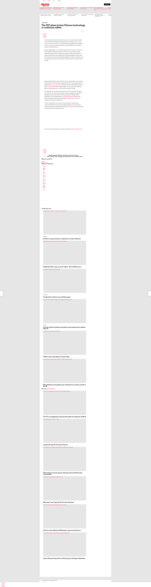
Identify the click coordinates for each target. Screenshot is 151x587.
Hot (54, 0)
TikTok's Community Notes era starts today (56, 356)
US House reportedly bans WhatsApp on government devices (62, 530)
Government (51, 388)
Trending (59, 0)
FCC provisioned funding (52, 86)
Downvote (46, 162)
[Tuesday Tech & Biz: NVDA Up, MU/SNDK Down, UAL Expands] (46, 10)
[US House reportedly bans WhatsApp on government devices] (64, 516)
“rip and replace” (57, 84)
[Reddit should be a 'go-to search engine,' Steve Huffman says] (64, 253)
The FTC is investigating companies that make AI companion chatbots (64, 416)
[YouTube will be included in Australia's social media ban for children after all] (64, 311)
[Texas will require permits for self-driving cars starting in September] (64, 544)
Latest (44, 0)
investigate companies (66, 96)
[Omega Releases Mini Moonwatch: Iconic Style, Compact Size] (101, 10)
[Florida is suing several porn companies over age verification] (64, 222)
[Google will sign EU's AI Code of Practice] (64, 431)
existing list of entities (54, 45)
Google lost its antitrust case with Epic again (56, 297)
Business (45, 236)
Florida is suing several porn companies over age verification (62, 238)
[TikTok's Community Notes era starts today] (64, 343)
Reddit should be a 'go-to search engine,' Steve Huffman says (62, 266)
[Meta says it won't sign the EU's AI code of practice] (64, 488)
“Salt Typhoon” (71, 106)
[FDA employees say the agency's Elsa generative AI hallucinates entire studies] (64, 459)
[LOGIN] (101, 4)
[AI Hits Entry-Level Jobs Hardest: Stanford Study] (87, 10)
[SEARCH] (99, 4)
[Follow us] (97, 4)
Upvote (43, 162)
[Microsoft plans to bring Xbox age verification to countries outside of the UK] (64, 371)
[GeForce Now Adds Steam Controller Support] (74, 10)
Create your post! (78, 129)
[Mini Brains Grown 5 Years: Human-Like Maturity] (60, 10)
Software (45, 294)
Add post (107, 4)
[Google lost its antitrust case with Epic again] (64, 281)
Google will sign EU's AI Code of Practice (55, 444)
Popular (49, 0)
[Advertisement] (63, 71)
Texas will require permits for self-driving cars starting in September (64, 558)
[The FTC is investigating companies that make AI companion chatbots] (64, 403)
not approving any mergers (72, 98)
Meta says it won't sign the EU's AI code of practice (58, 502)
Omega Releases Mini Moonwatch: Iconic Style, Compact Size (100, 15)
